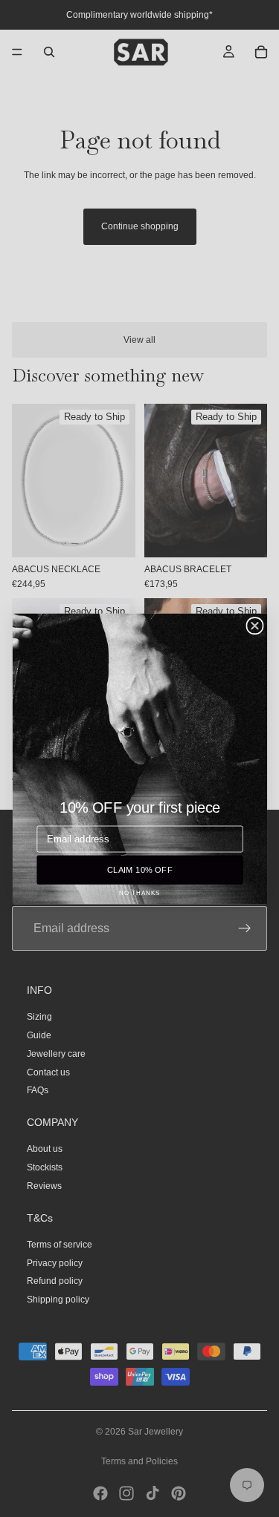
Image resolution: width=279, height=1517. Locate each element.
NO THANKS (139, 892)
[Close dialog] (254, 624)
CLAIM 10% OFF (139, 869)
